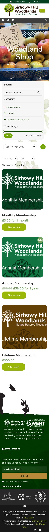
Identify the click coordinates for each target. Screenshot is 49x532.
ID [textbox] (22, 158)
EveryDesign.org (39, 520)
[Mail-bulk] (35, 530)
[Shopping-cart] (13, 20)
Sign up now (14, 227)
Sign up (24, 476)
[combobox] (10, 158)
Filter (8, 135)
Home (13, 64)
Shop (10, 113)
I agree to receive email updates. (17, 481)
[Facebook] (40, 530)
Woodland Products (18, 119)
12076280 (28, 517)
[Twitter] (8, 20)
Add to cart (13, 367)
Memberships (13, 107)
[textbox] (7, 158)
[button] (5, 496)
